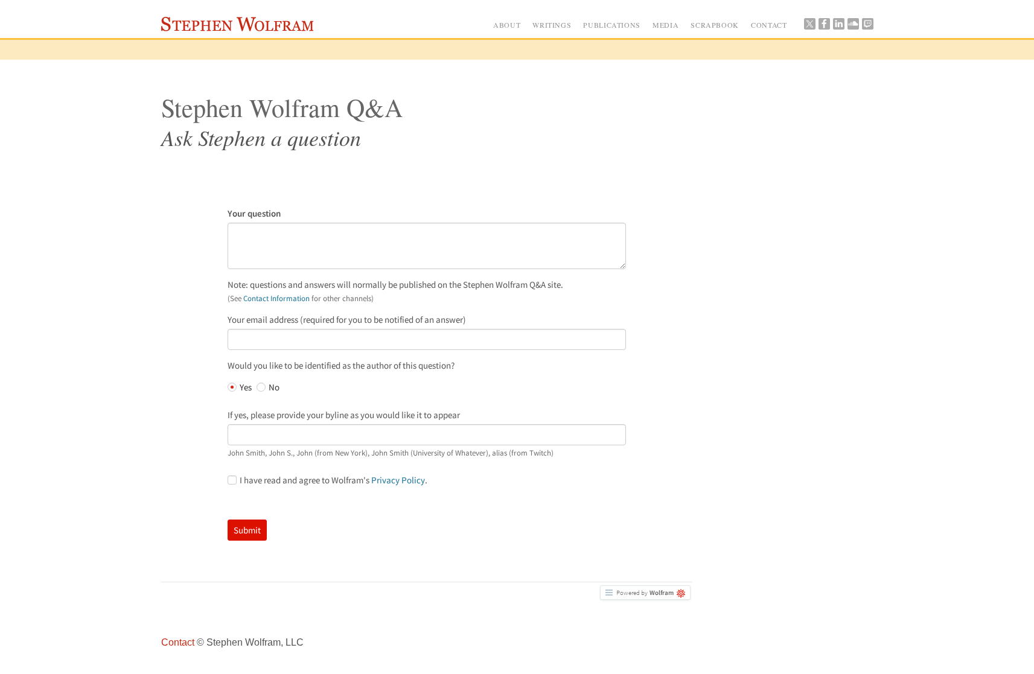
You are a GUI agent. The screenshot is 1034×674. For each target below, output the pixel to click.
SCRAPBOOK (715, 25)
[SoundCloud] (853, 26)
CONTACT (769, 25)
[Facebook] (824, 26)
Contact (177, 642)
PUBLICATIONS (611, 25)
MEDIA (665, 25)
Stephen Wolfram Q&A (282, 107)
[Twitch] (867, 26)
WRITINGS (551, 25)
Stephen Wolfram (240, 26)
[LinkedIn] (838, 26)
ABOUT (506, 25)
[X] (809, 26)
